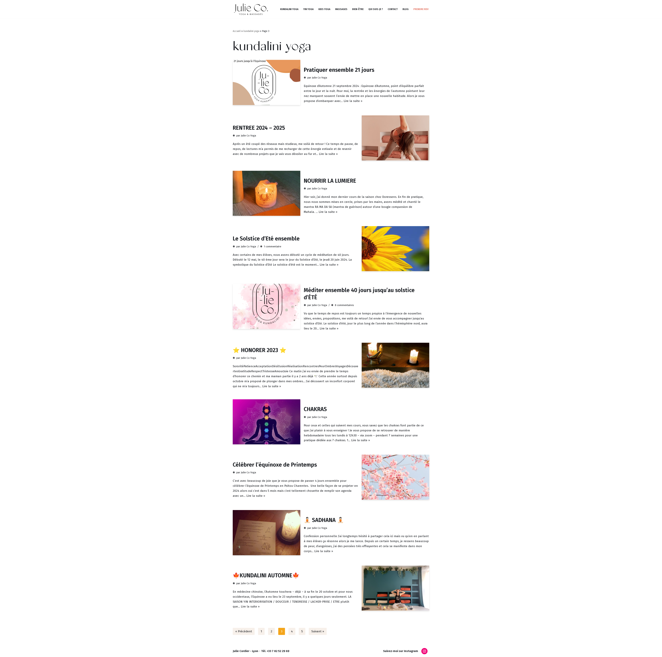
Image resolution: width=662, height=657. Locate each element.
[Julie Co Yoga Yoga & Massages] (251, 9)
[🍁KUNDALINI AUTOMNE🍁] (395, 588)
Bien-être (358, 9)
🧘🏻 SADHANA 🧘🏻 (324, 520)
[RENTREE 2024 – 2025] (395, 137)
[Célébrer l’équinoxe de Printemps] (395, 477)
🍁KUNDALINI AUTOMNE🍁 (266, 575)
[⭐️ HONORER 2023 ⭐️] (395, 365)
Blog (406, 9)
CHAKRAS (315, 409)
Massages (341, 9)
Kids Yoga (324, 9)
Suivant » (317, 631)
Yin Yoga (308, 9)
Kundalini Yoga (289, 9)
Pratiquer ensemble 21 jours (339, 70)
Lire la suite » (353, 101)
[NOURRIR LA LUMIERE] (266, 193)
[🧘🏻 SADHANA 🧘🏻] (266, 532)
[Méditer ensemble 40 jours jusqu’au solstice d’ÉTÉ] (266, 306)
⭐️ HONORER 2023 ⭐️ (259, 350)
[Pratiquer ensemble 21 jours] (266, 82)
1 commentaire (272, 246)
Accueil (237, 31)
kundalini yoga (251, 31)
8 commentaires (344, 305)
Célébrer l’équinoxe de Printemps (275, 464)
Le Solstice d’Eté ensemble (266, 238)
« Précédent (243, 631)
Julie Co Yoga (319, 77)
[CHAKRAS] (266, 421)
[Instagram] (424, 651)
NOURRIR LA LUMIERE (330, 180)
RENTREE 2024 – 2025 (259, 128)
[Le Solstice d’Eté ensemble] (395, 248)
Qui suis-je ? (375, 9)
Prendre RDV (421, 9)
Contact (393, 9)
